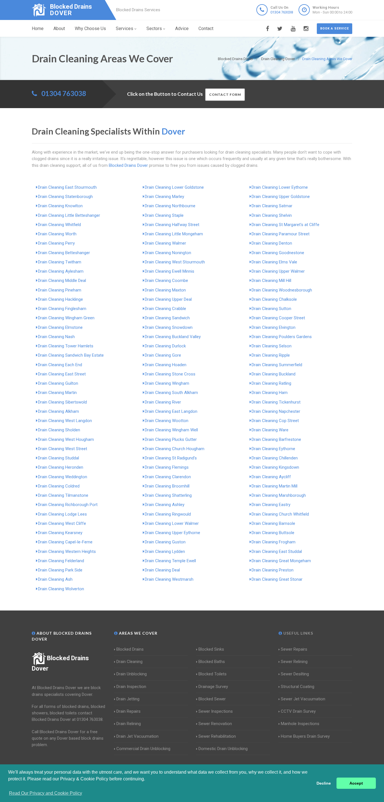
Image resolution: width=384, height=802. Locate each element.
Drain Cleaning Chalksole (274, 299)
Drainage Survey (213, 686)
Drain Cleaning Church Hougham (174, 448)
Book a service (334, 28)
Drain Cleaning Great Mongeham (281, 560)
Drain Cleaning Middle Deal (62, 280)
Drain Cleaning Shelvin (272, 215)
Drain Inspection (131, 686)
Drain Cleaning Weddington (62, 476)
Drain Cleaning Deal (162, 570)
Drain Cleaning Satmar (272, 205)
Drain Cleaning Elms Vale (274, 262)
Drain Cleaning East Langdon (171, 411)
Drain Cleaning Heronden (60, 467)
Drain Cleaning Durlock (165, 345)
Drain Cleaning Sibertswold (62, 402)
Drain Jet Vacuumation (137, 736)
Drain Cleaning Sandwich (167, 317)
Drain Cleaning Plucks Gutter (171, 439)
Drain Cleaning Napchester (276, 411)
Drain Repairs (128, 711)
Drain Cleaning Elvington (273, 327)
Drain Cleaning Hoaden (165, 364)
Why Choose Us (90, 28)
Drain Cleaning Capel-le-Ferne (65, 541)
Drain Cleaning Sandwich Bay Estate (71, 355)
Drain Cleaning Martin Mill (274, 486)
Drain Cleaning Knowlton (60, 205)
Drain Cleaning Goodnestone (278, 252)
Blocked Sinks (211, 649)
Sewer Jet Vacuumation (303, 698)
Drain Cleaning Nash (56, 336)
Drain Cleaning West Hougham (66, 439)
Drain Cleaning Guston (165, 541)
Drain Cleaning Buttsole (273, 532)
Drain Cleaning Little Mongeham (174, 233)
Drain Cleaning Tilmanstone (63, 495)
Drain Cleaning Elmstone (60, 327)
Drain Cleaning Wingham (167, 383)
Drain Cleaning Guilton (58, 383)
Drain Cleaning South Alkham (171, 392)
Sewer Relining (294, 661)
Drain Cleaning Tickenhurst (276, 402)
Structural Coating (297, 686)
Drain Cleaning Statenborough (65, 196)
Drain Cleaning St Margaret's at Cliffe (285, 224)
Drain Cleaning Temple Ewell (170, 560)
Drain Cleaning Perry (56, 243)
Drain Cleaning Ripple (271, 355)
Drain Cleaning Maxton (165, 290)
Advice (182, 28)
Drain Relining (128, 723)
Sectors (154, 28)
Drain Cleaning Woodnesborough (282, 290)
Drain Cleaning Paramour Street (281, 233)
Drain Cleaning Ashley (164, 504)
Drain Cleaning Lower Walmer (172, 523)
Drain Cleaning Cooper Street (278, 317)
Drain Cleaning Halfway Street (172, 224)
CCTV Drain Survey (298, 711)
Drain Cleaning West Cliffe (62, 523)
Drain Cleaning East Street (62, 374)
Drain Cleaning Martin (57, 392)
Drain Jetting (127, 698)
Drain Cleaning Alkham (58, 411)
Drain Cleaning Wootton (166, 420)
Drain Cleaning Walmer (165, 243)
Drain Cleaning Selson (272, 345)
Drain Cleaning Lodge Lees (62, 514)
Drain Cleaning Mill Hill (271, 280)
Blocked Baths (211, 661)
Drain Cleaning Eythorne (273, 448)
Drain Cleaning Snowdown (169, 327)
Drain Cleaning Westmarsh (169, 579)
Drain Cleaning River (163, 402)
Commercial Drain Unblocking (143, 748)
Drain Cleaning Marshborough (279, 495)
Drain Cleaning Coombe (166, 280)
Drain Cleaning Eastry (271, 504)
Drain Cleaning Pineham (59, 290)
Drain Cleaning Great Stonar (277, 579)
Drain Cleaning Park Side (60, 570)
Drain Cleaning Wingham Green (66, 317)
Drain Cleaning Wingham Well (171, 429)
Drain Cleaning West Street (62, 448)
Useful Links (297, 633)
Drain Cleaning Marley (164, 196)
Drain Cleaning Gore (163, 355)
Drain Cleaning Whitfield (59, 224)
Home (38, 28)
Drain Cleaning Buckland (273, 374)
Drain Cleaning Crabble (165, 308)
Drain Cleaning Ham (270, 392)
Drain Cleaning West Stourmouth (175, 262)
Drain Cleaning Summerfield (277, 364)
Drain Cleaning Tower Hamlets (65, 345)
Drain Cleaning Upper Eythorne (172, 532)
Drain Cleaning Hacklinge (60, 299)
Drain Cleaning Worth (57, 233)
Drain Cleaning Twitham (59, 262)
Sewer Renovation (215, 723)
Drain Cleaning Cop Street (275, 420)
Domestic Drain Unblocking (223, 748)
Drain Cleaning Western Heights (67, 551)
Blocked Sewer (212, 698)
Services (124, 28)
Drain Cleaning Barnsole (273, 523)
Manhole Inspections (300, 723)
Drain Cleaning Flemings (167, 467)
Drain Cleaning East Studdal (277, 551)
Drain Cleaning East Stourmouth (67, 187)
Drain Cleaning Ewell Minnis (169, 271)
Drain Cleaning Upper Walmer (278, 271)
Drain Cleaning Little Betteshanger (69, 215)
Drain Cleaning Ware (270, 429)
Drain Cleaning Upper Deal (168, 299)
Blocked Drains (130, 649)
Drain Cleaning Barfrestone (276, 439)
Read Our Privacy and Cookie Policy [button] (45, 793)
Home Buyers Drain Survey (305, 736)
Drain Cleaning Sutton (271, 308)
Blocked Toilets (212, 673)
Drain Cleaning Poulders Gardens (282, 336)
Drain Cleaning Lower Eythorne (280, 187)
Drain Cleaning (129, 661)
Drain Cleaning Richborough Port (68, 504)
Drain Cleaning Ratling (271, 383)
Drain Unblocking (131, 673)
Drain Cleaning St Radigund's (171, 458)
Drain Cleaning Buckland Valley (173, 336)
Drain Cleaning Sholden (59, 429)
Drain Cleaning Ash (55, 579)
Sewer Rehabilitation (217, 736)
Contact (205, 28)
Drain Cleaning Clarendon (168, 476)
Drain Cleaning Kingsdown (275, 467)
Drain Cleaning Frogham (273, 541)
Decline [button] (324, 783)
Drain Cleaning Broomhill (167, 486)
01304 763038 (281, 12)
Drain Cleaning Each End (60, 364)
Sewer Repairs (294, 649)
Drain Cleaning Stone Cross (170, 374)
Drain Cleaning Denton (272, 243)
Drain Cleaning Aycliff (271, 476)
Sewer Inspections (215, 711)
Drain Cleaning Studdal (58, 458)
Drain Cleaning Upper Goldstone (281, 196)
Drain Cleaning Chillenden (275, 458)
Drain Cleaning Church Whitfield (280, 514)
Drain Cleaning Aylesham (60, 271)
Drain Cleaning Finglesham (62, 308)
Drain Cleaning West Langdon (65, 420)
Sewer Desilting (295, 673)
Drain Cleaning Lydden (165, 551)
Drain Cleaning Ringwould (168, 514)
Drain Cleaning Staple (164, 215)
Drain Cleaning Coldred (59, 486)
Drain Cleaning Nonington (168, 252)
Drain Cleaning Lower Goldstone (174, 187)
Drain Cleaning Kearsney (60, 532)
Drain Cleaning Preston (272, 570)
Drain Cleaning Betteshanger (64, 252)
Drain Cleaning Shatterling (168, 495)
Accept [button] (356, 783)
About (59, 28)
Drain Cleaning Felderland (61, 560)
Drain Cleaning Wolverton (61, 588)
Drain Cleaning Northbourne (170, 205)
